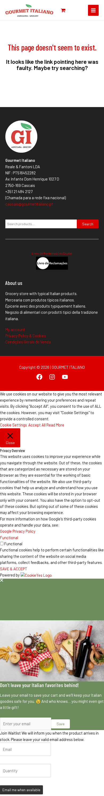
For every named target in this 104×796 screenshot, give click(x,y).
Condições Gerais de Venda (28, 341)
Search (87, 224)
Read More (55, 424)
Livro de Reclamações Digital (52, 253)
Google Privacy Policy (17, 531)
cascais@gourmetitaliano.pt (29, 204)
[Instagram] (52, 377)
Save (61, 724)
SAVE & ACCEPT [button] (13, 568)
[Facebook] (39, 377)
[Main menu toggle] (93, 10)
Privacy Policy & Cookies (25, 335)
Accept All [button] (37, 424)
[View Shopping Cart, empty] (63, 10)
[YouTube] (65, 377)
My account (15, 329)
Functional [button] (9, 537)
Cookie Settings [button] (13, 424)
